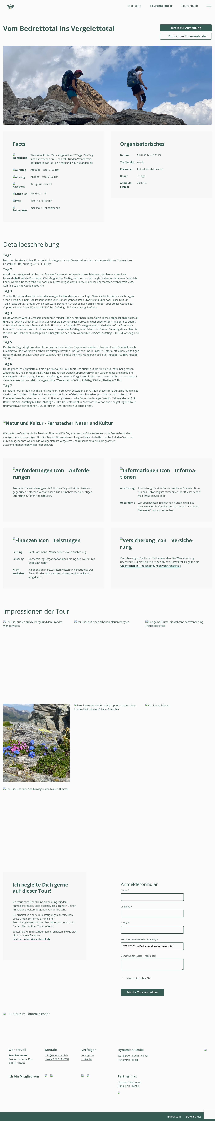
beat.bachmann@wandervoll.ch (31, 939)
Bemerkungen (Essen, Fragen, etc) (138, 955)
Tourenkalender (161, 6)
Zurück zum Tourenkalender (187, 36)
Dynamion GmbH (128, 1060)
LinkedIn (86, 1059)
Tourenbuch (189, 6)
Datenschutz (193, 1116)
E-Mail (125, 923)
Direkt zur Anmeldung (186, 28)
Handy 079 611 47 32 (57, 1059)
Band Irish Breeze (128, 1086)
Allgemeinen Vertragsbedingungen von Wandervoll (150, 565)
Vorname (126, 906)
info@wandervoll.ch (56, 1055)
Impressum (174, 1116)
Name (125, 890)
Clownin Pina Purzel (129, 1082)
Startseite (134, 6)
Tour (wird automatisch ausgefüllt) (139, 939)
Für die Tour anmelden (142, 992)
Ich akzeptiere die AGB (139, 978)
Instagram (87, 1055)
